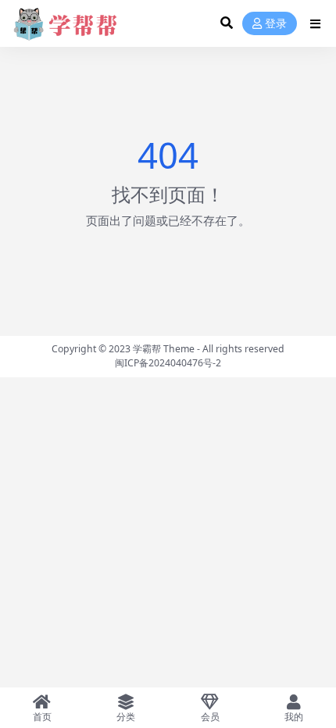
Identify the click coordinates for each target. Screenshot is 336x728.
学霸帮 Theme (164, 348)
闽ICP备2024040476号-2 (168, 362)
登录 (276, 24)
